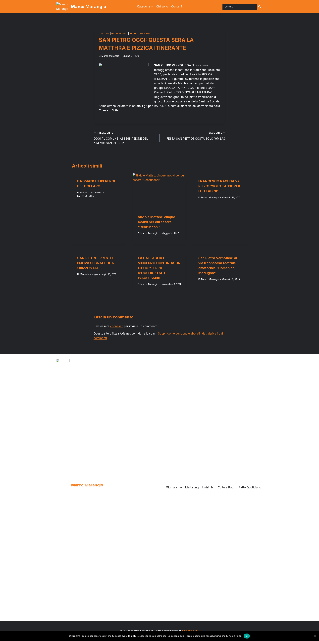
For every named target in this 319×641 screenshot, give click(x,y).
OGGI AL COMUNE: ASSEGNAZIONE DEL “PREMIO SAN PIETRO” (121, 138)
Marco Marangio (110, 56)
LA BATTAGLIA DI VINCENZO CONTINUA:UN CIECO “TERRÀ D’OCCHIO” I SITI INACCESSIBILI (159, 268)
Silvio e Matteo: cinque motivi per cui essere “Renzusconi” (156, 222)
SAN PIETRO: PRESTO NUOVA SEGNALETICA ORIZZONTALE (95, 263)
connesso (116, 326)
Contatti (176, 6)
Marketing (192, 487)
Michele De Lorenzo (91, 192)
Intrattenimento (140, 33)
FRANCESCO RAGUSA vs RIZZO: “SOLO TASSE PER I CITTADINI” (219, 186)
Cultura (104, 33)
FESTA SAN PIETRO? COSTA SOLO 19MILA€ (196, 135)
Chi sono (162, 6)
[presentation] (160, 191)
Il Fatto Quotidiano (249, 487)
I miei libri (208, 487)
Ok (246, 636)
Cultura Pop (225, 487)
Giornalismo (119, 33)
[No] (315, 636)
